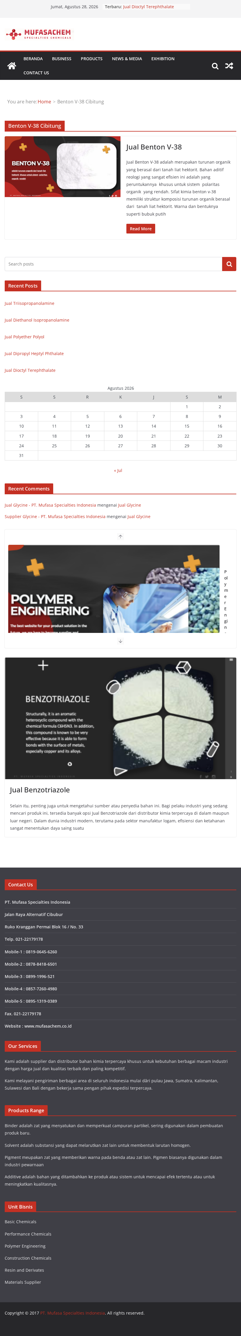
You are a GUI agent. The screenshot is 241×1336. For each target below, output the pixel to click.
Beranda (33, 58)
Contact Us (36, 72)
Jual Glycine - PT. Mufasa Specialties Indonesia (50, 505)
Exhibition (163, 58)
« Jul (118, 470)
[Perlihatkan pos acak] (229, 66)
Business (61, 58)
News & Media (127, 58)
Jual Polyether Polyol (24, 337)
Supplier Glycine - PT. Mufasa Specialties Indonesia (55, 516)
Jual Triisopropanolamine (29, 303)
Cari (229, 264)
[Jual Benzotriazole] (120, 718)
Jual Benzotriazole (40, 789)
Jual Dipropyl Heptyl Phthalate (152, 6)
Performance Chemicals (226, 615)
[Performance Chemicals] (114, 618)
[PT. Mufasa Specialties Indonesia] (12, 66)
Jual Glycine (129, 505)
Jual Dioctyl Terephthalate (30, 370)
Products (92, 58)
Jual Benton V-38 (154, 147)
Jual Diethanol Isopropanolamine (37, 320)
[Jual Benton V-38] (62, 166)
